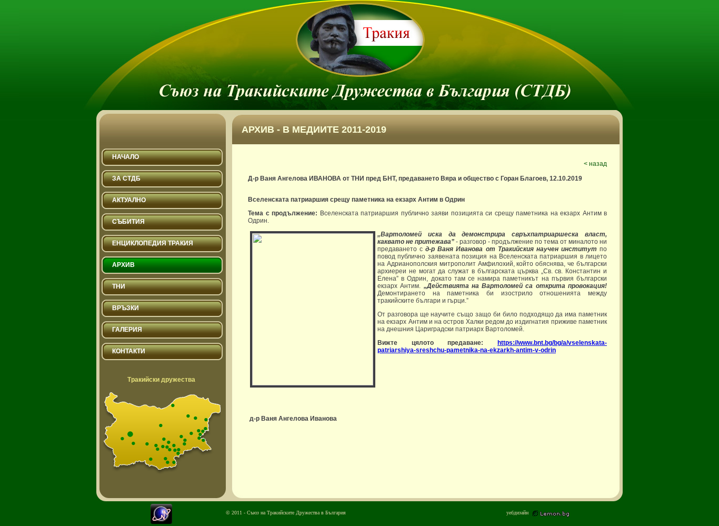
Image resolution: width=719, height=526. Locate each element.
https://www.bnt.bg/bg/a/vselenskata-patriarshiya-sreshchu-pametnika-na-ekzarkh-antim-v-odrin (492, 346)
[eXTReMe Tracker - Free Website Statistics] (161, 521)
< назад (595, 163)
